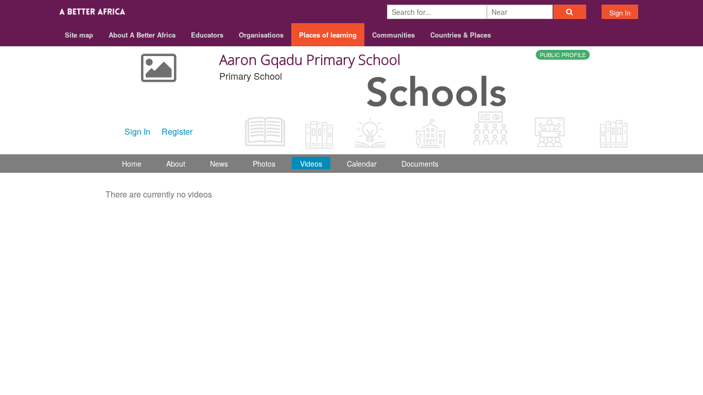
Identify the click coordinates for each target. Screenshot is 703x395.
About (175, 163)
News (219, 163)
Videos (311, 163)
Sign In (619, 12)
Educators (207, 35)
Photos (264, 163)
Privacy (587, 224)
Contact (515, 224)
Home (132, 163)
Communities (393, 35)
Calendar (362, 163)
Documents (419, 163)
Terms (551, 224)
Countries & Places (460, 35)
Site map (79, 35)
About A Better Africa (142, 35)
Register (177, 131)
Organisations (261, 35)
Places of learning (328, 35)
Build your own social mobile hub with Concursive (352, 248)
